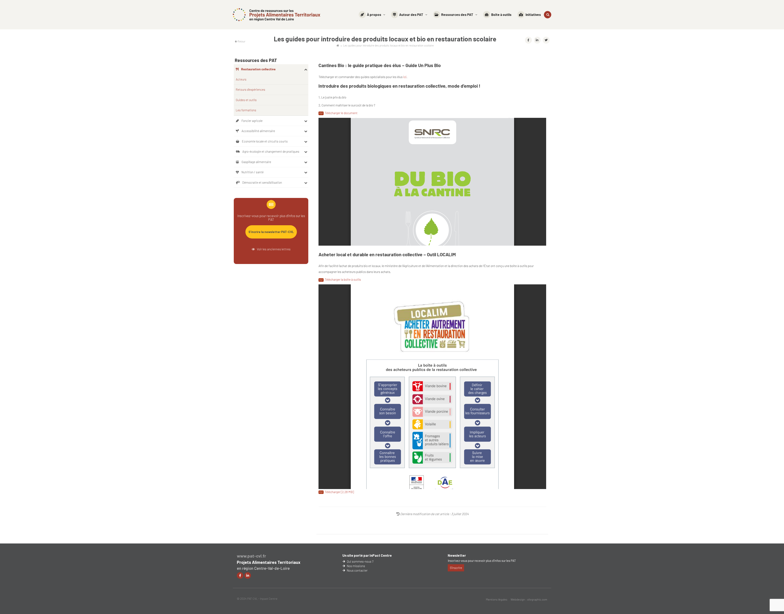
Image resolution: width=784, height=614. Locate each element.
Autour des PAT (411, 14)
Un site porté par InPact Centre (367, 555)
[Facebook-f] (240, 575)
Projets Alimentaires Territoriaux (268, 562)
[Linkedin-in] (247, 575)
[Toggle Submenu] (305, 69)
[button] (371, 14)
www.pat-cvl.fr (251, 555)
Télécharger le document (341, 113)
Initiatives (533, 14)
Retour (241, 41)
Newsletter (457, 555)
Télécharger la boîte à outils (343, 279)
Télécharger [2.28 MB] (339, 492)
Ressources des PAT (457, 14)
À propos (374, 14)
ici (404, 77)
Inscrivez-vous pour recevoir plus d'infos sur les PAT (482, 560)
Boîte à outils (501, 14)
